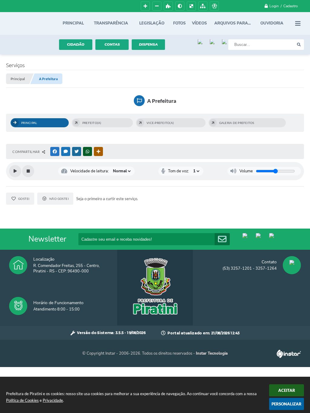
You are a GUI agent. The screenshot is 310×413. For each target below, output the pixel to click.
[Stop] (28, 171)
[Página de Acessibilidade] (214, 6)
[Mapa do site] (203, 6)
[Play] (15, 171)
